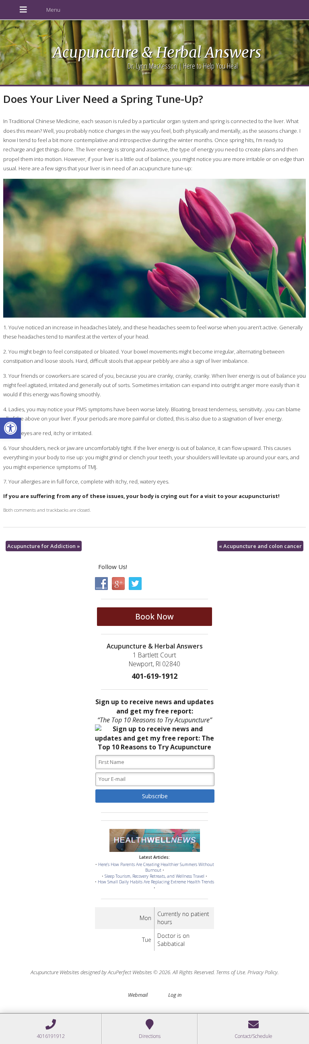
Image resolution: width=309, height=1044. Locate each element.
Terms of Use (230, 972)
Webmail (138, 994)
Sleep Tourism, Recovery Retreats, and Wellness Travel (154, 876)
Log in (174, 994)
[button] (10, 428)
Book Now (154, 616)
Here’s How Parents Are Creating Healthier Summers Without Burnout (156, 867)
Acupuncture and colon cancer (260, 546)
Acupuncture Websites (55, 972)
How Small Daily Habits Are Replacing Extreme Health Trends (156, 882)
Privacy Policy (262, 972)
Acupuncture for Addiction (43, 546)
